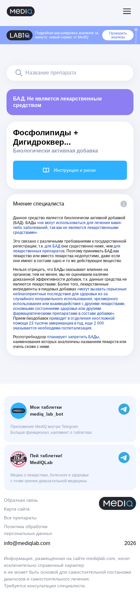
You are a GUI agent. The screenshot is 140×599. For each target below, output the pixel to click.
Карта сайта (17, 509)
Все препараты (20, 517)
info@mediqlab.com (27, 543)
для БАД (52, 246)
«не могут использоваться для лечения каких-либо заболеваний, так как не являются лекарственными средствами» (67, 227)
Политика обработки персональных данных (28, 530)
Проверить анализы (118, 35)
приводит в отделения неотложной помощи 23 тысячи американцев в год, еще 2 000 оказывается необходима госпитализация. (64, 323)
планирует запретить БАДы (73, 337)
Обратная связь (21, 500)
